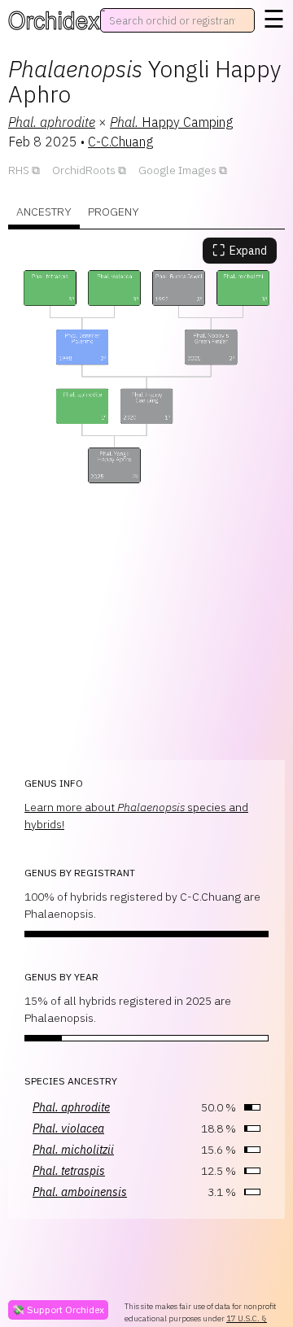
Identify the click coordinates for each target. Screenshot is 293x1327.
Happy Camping (171, 122)
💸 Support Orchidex (58, 1309)
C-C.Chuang (120, 141)
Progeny (113, 211)
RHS (18, 170)
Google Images (177, 170)
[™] (54, 20)
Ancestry (44, 211)
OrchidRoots (84, 170)
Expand (239, 250)
